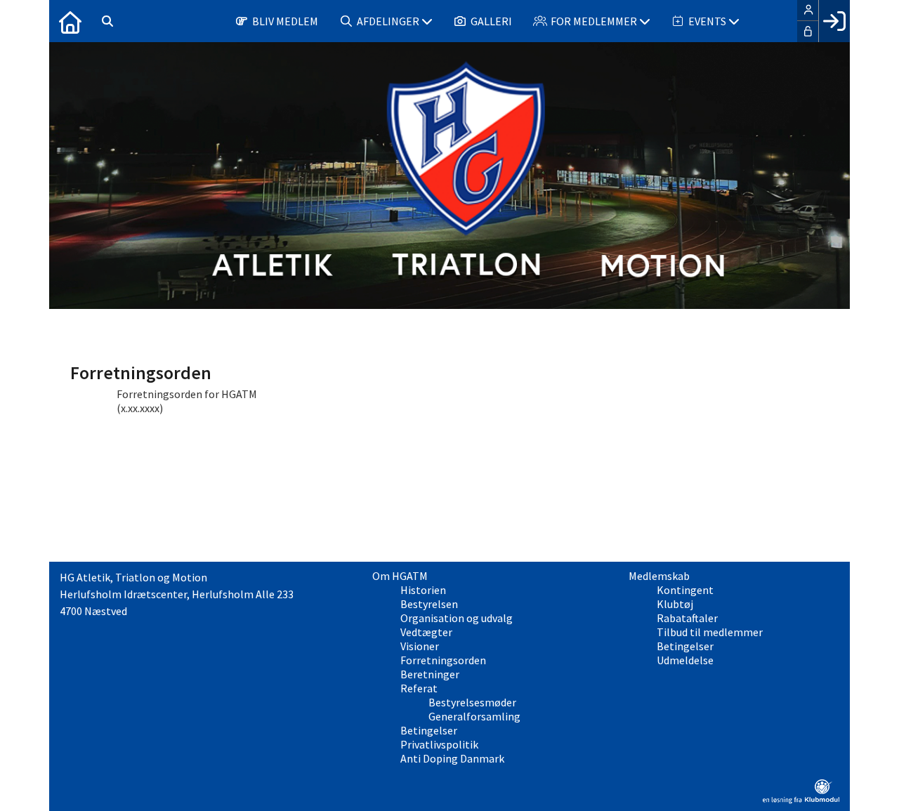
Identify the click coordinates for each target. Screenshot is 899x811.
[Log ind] (834, 21)
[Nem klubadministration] (801, 800)
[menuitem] (70, 21)
